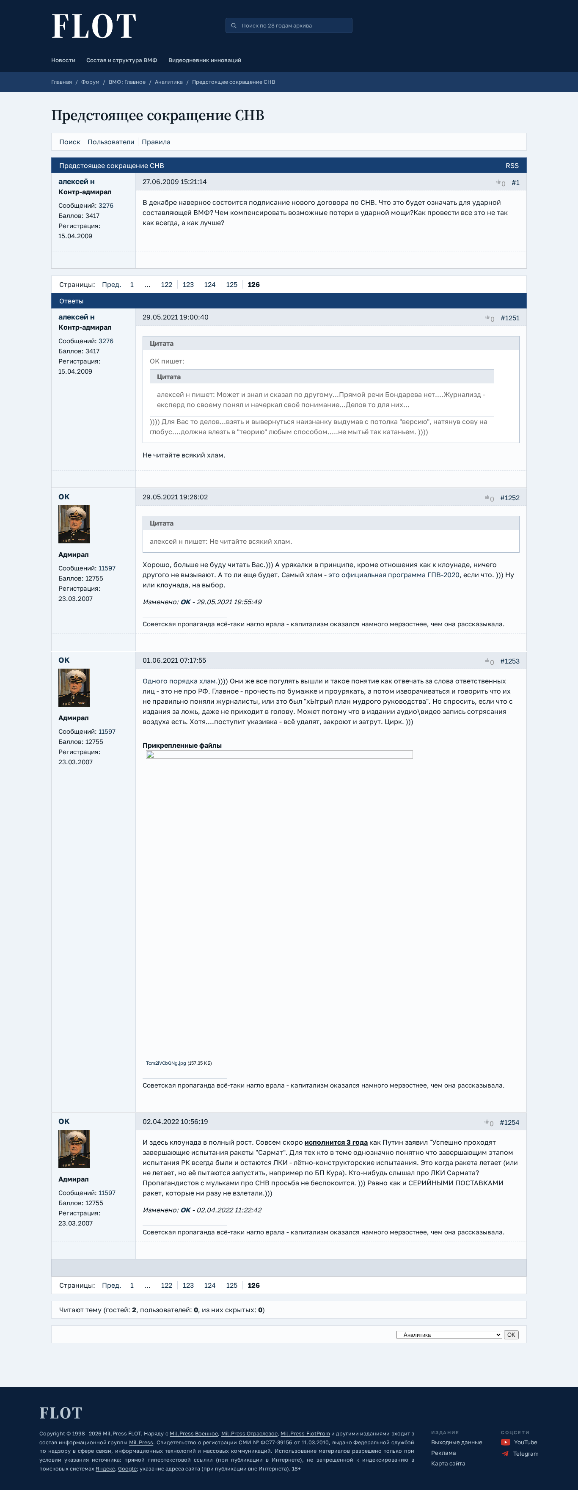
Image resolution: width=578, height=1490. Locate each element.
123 (188, 284)
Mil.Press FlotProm (305, 1433)
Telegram (526, 1453)
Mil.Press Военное (194, 1433)
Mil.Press (141, 1442)
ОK (185, 602)
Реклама (443, 1452)
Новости (63, 60)
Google (127, 1468)
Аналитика (169, 82)
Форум (90, 82)
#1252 (510, 497)
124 (210, 284)
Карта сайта (448, 1463)
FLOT (94, 25)
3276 (106, 205)
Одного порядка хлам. (180, 681)
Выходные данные (456, 1442)
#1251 (510, 317)
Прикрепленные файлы (182, 745)
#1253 (510, 661)
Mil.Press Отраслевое (249, 1433)
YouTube (525, 1442)
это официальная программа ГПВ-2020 (394, 574)
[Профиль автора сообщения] (74, 541)
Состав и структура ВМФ (121, 60)
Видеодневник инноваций (204, 60)
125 (231, 284)
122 (166, 284)
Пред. (111, 284)
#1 (516, 182)
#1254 (510, 1122)
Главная (61, 82)
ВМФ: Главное (127, 82)
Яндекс (105, 1468)
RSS (512, 165)
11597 (107, 568)
